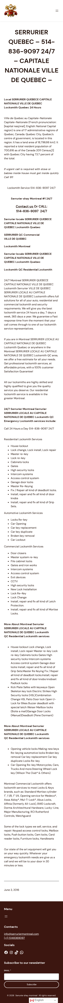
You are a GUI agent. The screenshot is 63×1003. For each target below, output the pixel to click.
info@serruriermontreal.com (21, 934)
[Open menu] (57, 11)
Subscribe (31, 984)
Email (7, 970)
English (39, 1000)
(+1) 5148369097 (14, 938)
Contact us (25, 206)
